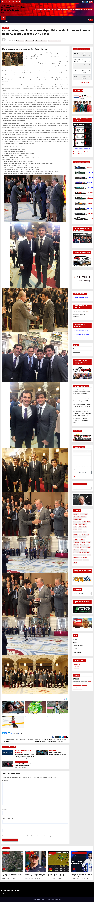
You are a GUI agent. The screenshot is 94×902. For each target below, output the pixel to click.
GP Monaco (76, 550)
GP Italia (82, 547)
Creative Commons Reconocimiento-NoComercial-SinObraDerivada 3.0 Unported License (82, 683)
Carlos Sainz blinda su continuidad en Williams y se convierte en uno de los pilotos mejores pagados (81, 876)
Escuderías (53, 9)
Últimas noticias (27, 750)
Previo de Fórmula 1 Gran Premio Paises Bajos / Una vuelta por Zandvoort (11, 876)
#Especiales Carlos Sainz (41, 40)
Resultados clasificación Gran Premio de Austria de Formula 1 (24, 756)
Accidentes (76, 514)
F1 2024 (75, 529)
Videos (75, 562)
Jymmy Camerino (85, 878)
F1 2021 (75, 527)
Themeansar (58, 899)
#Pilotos (58, 40)
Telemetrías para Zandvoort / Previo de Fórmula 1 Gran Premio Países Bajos (58, 876)
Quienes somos (78, 664)
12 (79, 460)
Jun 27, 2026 (18, 758)
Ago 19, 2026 (53, 878)
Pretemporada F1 (77, 557)
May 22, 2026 (52, 756)
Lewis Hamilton (77, 552)
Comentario (6, 780)
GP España (76, 544)
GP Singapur (83, 550)
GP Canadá (76, 542)
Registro (75, 639)
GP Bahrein (83, 537)
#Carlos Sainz (21, 40)
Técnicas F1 (75, 9)
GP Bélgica (81, 539)
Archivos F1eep (60, 9)
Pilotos (48, 9)
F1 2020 (84, 524)
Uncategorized (5, 27)
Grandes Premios (19, 750)
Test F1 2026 (18, 761)
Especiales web (77, 521)
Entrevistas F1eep (60, 18)
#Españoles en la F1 (30, 40)
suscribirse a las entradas (80, 311)
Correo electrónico (8, 818)
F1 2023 (84, 527)
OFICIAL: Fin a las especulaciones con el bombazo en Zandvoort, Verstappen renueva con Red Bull (35, 876)
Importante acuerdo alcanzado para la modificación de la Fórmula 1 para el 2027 (82, 392)
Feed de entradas (78, 645)
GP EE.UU (88, 542)
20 (82, 463)
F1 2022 (79, 527)
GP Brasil (75, 539)
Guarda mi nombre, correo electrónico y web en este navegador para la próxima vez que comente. (30, 836)
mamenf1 (11, 39)
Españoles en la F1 (68, 9)
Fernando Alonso (83, 9)
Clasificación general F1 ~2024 (82, 297)
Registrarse (76, 349)
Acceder (75, 642)
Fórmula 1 (90, 9)
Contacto (76, 668)
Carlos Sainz (76, 516)
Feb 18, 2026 (18, 767)
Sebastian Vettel (77, 560)
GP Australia (76, 537)
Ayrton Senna (6, 21)
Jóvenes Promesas (47, 18)
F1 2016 (84, 521)
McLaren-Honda (86, 552)
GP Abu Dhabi (85, 534)
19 (79, 463)
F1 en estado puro (10, 10)
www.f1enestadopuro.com (77, 689)
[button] (88, 20)
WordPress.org (77, 652)
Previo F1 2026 (6, 853)
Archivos (9, 18)
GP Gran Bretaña (84, 544)
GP (80, 534)
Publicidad (76, 666)
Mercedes (75, 555)
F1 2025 (80, 529)
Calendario (35, 18)
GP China (83, 542)
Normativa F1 (83, 555)
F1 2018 (75, 524)
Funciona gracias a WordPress (40, 899)
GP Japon (88, 547)
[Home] (3, 18)
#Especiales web (51, 40)
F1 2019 (79, 524)
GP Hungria (76, 547)
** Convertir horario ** (85, 82)
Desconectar (76, 352)
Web (3, 827)
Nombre (5, 809)
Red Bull (85, 557)
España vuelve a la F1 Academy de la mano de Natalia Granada (82, 406)
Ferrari (84, 532)
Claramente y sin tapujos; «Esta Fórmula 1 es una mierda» (81, 420)
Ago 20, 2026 (6, 878)
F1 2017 (88, 521)
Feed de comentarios (79, 649)
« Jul (74, 476)
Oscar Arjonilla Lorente (28, 758)
